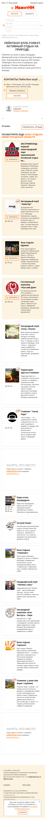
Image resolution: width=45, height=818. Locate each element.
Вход (3, 3)
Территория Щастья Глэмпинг (30, 371)
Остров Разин (24, 523)
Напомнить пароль (36, 3)
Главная (4, 35)
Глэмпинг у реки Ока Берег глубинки (27, 682)
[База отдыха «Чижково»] (10, 553)
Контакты (13, 159)
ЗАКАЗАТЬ (14, 14)
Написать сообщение (20, 111)
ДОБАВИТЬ (30, 14)
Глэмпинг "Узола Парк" (29, 412)
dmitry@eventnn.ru (12, 474)
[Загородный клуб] (12, 207)
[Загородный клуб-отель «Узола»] (12, 332)
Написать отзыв (32, 127)
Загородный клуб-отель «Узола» (30, 327)
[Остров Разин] (10, 526)
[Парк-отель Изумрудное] (10, 500)
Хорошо (22, 812)
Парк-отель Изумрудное (23, 498)
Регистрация (13, 3)
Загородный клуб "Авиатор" (30, 202)
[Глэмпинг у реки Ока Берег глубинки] (10, 684)
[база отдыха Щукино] (12, 248)
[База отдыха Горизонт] (10, 645)
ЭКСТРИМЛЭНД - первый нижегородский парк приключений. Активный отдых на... (29, 152)
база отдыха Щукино (27, 244)
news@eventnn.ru (9, 795)
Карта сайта (26, 785)
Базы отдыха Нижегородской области (22, 135)
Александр (17, 109)
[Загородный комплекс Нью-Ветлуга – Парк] (10, 613)
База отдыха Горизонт (23, 643)
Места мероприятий (21, 35)
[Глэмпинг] (12, 417)
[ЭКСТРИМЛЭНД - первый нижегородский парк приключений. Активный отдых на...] (12, 149)
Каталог (11, 35)
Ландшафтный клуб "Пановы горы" (27, 583)
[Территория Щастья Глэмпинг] (12, 375)
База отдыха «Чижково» (23, 551)
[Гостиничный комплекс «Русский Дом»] (12, 288)
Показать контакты (17, 91)
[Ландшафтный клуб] (10, 585)
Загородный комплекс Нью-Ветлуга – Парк (24, 612)
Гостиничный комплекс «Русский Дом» (28, 285)
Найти (3, 25)
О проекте (6, 785)
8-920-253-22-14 (12, 471)
